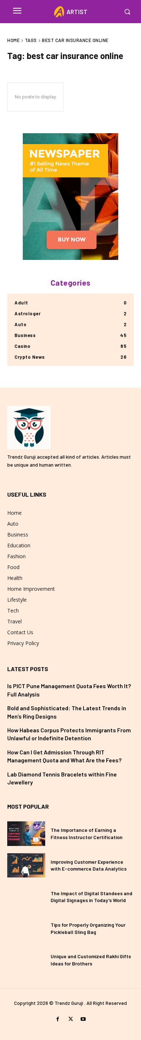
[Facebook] (57, 1019)
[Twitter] (70, 1019)
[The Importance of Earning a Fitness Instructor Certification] (26, 833)
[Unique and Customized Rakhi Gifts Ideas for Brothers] (26, 960)
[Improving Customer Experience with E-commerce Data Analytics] (26, 865)
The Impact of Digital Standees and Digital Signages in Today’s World (91, 897)
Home (13, 40)
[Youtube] (83, 1019)
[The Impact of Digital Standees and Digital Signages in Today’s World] (26, 897)
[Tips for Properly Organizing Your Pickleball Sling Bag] (26, 928)
